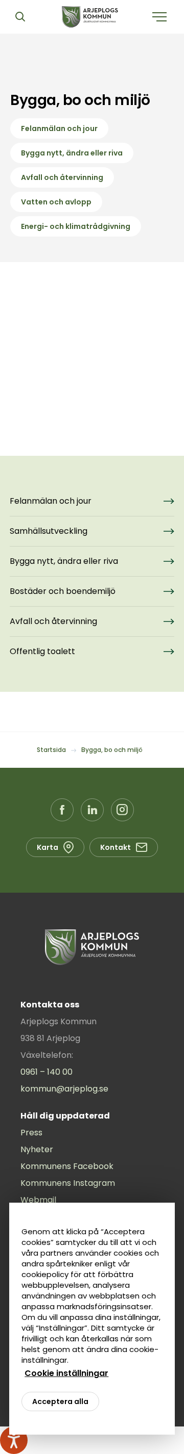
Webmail (38, 1200)
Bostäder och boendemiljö (63, 591)
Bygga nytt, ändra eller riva (72, 153)
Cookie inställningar (66, 1373)
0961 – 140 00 (46, 1072)
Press (31, 1132)
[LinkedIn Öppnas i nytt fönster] (92, 809)
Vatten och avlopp (56, 202)
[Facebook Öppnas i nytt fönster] (62, 809)
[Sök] (20, 17)
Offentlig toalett (42, 651)
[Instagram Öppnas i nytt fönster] (122, 809)
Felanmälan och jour (59, 128)
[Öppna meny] (159, 17)
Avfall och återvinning (62, 177)
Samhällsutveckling (48, 531)
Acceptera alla (60, 1401)
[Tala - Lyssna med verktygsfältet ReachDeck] (14, 1440)
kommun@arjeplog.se (64, 1089)
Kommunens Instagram (67, 1183)
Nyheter (36, 1149)
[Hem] (90, 17)
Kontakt (115, 847)
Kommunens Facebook (66, 1166)
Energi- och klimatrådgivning (75, 226)
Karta (47, 847)
